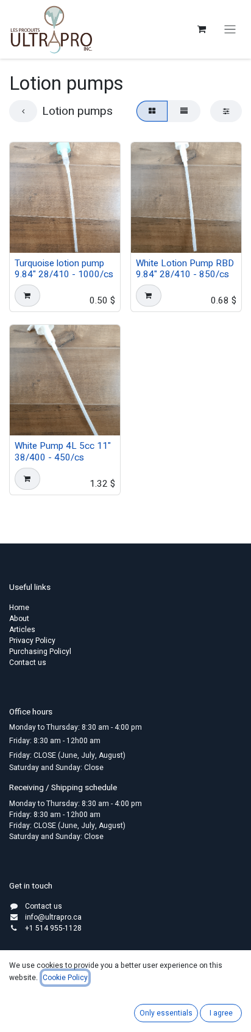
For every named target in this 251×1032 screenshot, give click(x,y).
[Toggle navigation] (230, 30)
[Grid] (152, 111)
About (19, 618)
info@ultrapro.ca (53, 917)
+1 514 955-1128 (53, 928)
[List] (184, 111)
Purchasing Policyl (40, 651)
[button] (27, 296)
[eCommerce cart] (201, 29)
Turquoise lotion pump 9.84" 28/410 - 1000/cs (64, 268)
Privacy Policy (32, 640)
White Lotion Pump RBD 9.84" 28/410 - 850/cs (185, 268)
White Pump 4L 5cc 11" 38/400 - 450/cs (63, 451)
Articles (22, 629)
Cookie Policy (65, 977)
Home (19, 607)
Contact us (27, 662)
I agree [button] (221, 1013)
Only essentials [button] (166, 1013)
